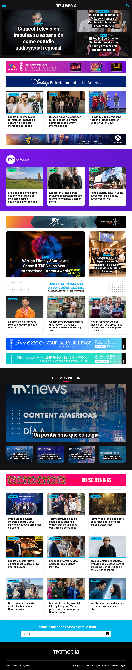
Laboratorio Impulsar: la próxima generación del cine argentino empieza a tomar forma (65, 197)
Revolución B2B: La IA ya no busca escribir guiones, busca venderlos (106, 195)
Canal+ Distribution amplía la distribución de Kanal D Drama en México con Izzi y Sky (66, 326)
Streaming (95, 299)
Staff (8, 665)
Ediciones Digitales (21, 665)
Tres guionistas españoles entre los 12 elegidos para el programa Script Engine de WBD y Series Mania (107, 565)
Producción (13, 94)
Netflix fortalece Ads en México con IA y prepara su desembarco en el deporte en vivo (106, 326)
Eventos (53, 94)
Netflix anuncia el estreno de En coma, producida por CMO (107, 606)
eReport (12, 170)
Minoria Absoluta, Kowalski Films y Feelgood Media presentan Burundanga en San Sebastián (65, 608)
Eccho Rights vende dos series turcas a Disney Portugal (63, 563)
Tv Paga (53, 299)
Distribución (55, 539)
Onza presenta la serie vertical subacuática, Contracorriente (21, 606)
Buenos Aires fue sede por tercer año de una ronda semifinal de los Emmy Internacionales (65, 121)
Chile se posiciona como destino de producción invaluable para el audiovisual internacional (23, 197)
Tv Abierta (13, 299)
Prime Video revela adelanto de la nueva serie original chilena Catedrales (107, 521)
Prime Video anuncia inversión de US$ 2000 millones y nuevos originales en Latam (25, 523)
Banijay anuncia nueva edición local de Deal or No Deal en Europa (24, 563)
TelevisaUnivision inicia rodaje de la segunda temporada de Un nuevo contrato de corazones (63, 523)
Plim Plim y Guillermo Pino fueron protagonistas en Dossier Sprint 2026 (105, 119)
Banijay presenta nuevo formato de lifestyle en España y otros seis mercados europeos (21, 121)
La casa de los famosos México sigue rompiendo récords (22, 324)
